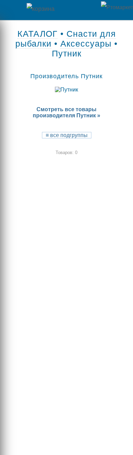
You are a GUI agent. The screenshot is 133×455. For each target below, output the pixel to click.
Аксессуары (86, 43)
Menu (10, 10)
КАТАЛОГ (37, 33)
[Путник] (66, 89)
